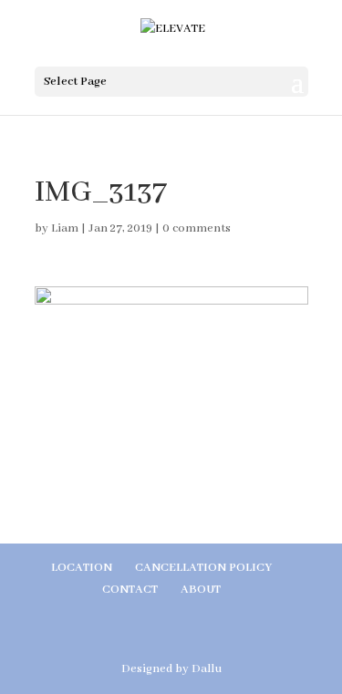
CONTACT (130, 589)
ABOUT (201, 589)
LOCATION (81, 567)
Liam (64, 228)
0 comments (196, 228)
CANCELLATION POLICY (203, 567)
